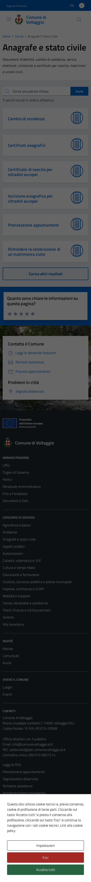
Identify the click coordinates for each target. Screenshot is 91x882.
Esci (45, 857)
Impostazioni (45, 845)
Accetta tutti (45, 869)
